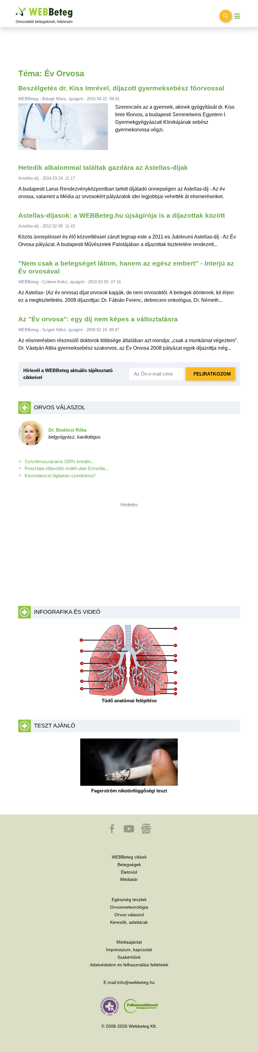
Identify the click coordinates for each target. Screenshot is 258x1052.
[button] (113, 831)
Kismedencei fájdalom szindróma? (60, 475)
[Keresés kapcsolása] (225, 16)
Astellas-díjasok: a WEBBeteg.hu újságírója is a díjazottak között (121, 215)
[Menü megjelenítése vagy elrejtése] (237, 16)
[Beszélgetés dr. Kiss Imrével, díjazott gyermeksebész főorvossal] (63, 129)
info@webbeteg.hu (136, 982)
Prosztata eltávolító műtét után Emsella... (67, 468)
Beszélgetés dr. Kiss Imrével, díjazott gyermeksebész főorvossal (121, 88)
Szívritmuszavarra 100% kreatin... (59, 461)
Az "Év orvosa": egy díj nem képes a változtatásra (98, 319)
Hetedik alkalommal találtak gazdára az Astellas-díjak (103, 167)
